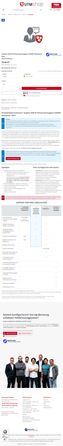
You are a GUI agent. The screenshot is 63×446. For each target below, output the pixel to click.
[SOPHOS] (53, 54)
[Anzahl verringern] (3, 88)
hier (45, 164)
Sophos (27, 180)
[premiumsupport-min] (31, 34)
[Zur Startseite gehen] (31, 4)
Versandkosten (30, 435)
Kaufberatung (5, 413)
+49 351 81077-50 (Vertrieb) (10, 403)
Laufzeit (4, 81)
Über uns (46, 400)
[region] (31, 34)
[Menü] (3, 9)
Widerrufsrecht (47, 407)
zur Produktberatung (34, 92)
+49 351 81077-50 (11, 333)
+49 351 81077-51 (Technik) (9, 405)
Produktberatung (56, 7)
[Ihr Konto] (51, 9)
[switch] (5, 439)
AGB (45, 403)
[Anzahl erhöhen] (19, 88)
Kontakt (24, 414)
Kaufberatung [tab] (22, 108)
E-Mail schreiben (26, 333)
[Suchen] (41, 9)
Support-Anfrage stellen (13, 158)
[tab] (6, 107)
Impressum (46, 405)
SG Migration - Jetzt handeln (30, 409)
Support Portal (26, 400)
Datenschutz (47, 402)
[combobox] (25, 9)
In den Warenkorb (41, 88)
